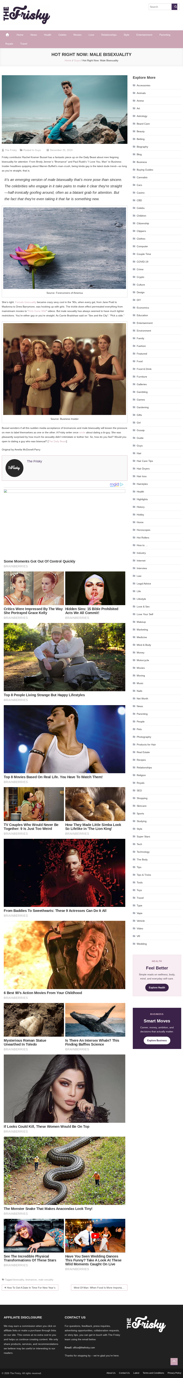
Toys (139, 890)
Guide (140, 438)
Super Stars (143, 836)
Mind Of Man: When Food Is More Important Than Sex (100, 1287)
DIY (139, 300)
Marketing (142, 629)
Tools (140, 882)
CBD (139, 200)
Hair (139, 453)
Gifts (139, 415)
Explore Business (157, 1040)
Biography (142, 146)
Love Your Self (145, 614)
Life (139, 591)
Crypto (140, 277)
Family (140, 338)
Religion (141, 775)
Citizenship (143, 223)
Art (138, 108)
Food (140, 361)
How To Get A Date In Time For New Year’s (31, 1287)
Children (141, 215)
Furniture (142, 376)
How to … (142, 545)
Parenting (164, 34)
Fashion (141, 346)
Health (47, 34)
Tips (139, 867)
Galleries (142, 384)
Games (141, 399)
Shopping (142, 798)
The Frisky (11, 150)
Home (20, 34)
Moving (141, 675)
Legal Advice (144, 583)
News (34, 34)
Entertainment (144, 34)
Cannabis (142, 177)
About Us (111, 1373)
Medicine (142, 637)
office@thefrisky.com (84, 1347)
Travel (23, 43)
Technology (143, 851)
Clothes (141, 238)
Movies (77, 34)
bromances (31, 1279)
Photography (144, 736)
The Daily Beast (57, 441)
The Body (142, 859)
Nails (139, 690)
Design (141, 292)
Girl (139, 422)
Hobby (140, 514)
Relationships (109, 34)
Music (140, 683)
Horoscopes (143, 529)
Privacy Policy (174, 1373)
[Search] (174, 7)
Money (140, 652)
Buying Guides (145, 169)
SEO (139, 790)
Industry (141, 552)
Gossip (141, 430)
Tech (139, 844)
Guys (38, 150)
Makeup (141, 621)
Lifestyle (141, 598)
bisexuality (18, 1279)
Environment (144, 330)
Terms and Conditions (153, 1373)
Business (142, 162)
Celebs (62, 34)
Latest (136, 1373)
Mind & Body (144, 644)
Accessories (143, 85)
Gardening (143, 407)
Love (91, 34)
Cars (139, 185)
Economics (143, 307)
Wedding (142, 943)
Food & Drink (144, 369)
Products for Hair (146, 744)
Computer (142, 246)
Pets (139, 729)
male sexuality (45, 1279)
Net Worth (142, 698)
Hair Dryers (143, 468)
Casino (141, 192)
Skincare (142, 805)
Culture (141, 284)
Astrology (142, 116)
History (141, 506)
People (141, 721)
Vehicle (141, 920)
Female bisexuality (25, 302)
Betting (141, 139)
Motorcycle (143, 660)
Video (140, 928)
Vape (139, 913)
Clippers (141, 231)
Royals (9, 43)
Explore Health (157, 987)
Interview (142, 568)
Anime (140, 100)
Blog (139, 154)
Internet (141, 560)
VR (138, 936)
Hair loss (142, 476)
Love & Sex (143, 606)
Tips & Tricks (144, 874)
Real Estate (143, 752)
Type (139, 905)
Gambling (142, 392)
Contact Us (124, 1373)
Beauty (141, 131)
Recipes (141, 759)
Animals (141, 93)
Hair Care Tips (145, 461)
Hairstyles (142, 484)
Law (139, 575)
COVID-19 (142, 261)
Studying (142, 821)
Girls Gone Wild (37, 311)
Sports (140, 813)
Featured (142, 353)
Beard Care (143, 123)
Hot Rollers (143, 537)
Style (126, 34)
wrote (82, 432)
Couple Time (144, 254)
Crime (140, 269)
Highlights (142, 499)
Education (142, 315)
